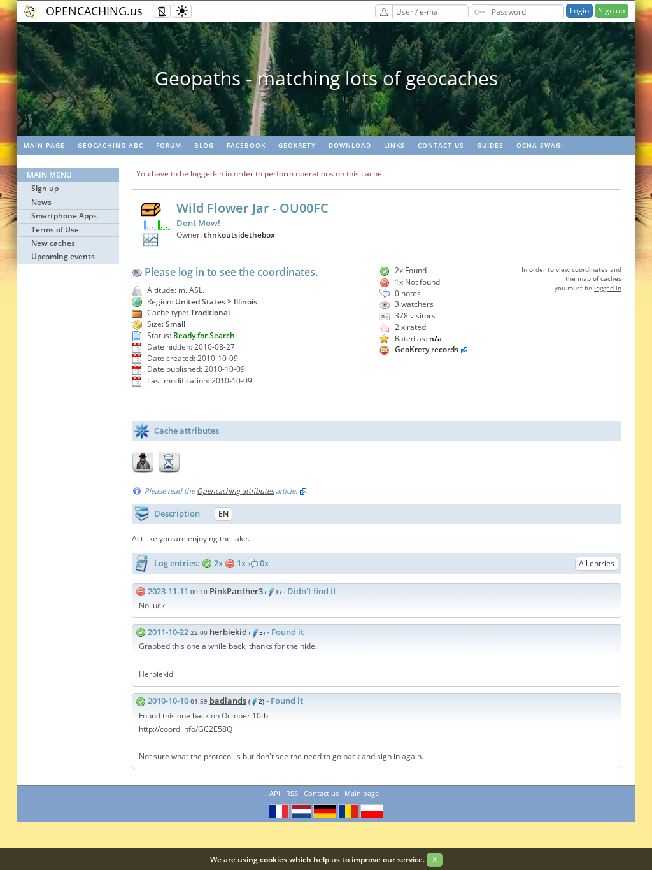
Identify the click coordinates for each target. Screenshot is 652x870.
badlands (227, 700)
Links (394, 145)
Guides (490, 145)
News (41, 202)
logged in (607, 287)
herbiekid (228, 632)
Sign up (612, 10)
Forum (168, 145)
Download (350, 145)
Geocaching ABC (110, 145)
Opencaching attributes (235, 491)
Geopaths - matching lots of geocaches (326, 78)
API (274, 793)
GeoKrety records (426, 349)
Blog (204, 145)
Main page (44, 145)
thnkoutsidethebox (239, 234)
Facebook (246, 145)
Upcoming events (63, 256)
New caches (53, 243)
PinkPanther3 (236, 591)
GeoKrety (297, 145)
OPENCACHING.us (94, 10)
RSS (292, 793)
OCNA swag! (539, 145)
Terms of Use (55, 229)
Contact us (441, 145)
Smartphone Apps (64, 215)
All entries (596, 563)
